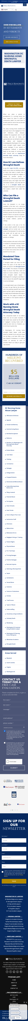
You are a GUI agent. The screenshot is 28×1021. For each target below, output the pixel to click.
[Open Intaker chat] (11, 1020)
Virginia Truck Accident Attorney (14, 924)
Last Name (5, 845)
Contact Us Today (14, 104)
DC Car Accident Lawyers (14, 906)
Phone (3, 862)
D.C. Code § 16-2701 (12, 168)
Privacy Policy (9, 738)
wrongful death (16, 184)
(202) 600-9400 (12, 695)
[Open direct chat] (24, 1002)
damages (5, 229)
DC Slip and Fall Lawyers (14, 904)
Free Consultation (12, 42)
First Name (5, 836)
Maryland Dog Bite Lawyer (14, 951)
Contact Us (14, 988)
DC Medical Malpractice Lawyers (14, 899)
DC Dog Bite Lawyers (14, 908)
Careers (14, 985)
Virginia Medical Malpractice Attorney (14, 928)
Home (14, 980)
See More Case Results (11, 37)
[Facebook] (7, 971)
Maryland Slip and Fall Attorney (14, 944)
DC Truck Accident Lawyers (14, 911)
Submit (14, 881)
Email (3, 853)
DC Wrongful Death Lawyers (14, 901)
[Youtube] (14, 971)
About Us (14, 982)
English (5, 9)
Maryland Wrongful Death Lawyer (14, 948)
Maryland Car (14, 939)
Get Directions (14, 1003)
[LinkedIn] (17, 971)
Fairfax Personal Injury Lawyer (14, 921)
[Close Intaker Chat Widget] (26, 1002)
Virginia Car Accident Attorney (14, 919)
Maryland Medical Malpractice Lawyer (14, 946)
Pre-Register (15, 1)
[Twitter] (10, 971)
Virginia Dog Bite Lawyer (14, 931)
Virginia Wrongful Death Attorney (14, 926)
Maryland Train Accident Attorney (14, 941)
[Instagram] (21, 971)
